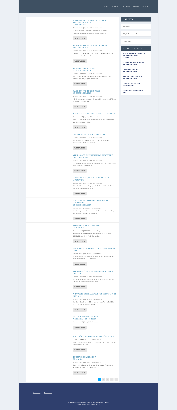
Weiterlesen (79, 38)
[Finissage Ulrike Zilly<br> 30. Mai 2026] (49, 363)
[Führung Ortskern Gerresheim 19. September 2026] (49, 52)
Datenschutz (48, 393)
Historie (126, 6)
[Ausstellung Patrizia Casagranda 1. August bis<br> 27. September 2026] (49, 207)
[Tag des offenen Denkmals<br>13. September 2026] (49, 97)
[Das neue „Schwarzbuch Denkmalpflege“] (49, 120)
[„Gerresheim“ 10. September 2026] (49, 141)
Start (105, 6)
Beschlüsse (127, 41)
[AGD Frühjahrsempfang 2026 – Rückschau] (49, 343)
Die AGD (114, 6)
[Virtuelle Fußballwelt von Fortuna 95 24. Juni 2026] (49, 300)
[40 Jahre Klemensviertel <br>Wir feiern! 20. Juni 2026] (49, 323)
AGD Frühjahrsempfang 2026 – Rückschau (94, 336)
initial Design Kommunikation (91, 404)
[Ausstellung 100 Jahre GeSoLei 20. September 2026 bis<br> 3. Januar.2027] (49, 27)
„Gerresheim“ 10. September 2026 (89, 134)
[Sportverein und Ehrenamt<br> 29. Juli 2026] (49, 232)
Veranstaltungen (97, 28)
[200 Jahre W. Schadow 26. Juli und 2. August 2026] (49, 255)
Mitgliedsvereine (141, 6)
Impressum (36, 393)
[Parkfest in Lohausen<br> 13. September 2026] (49, 75)
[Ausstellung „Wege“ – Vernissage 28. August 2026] (49, 184)
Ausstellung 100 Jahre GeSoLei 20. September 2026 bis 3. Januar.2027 (90, 23)
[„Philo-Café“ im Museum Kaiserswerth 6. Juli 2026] (49, 278)
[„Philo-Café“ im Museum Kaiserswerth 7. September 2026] (49, 161)
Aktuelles (126, 26)
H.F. (82, 28)
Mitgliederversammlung (131, 34)
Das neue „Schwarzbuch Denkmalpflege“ (94, 114)
